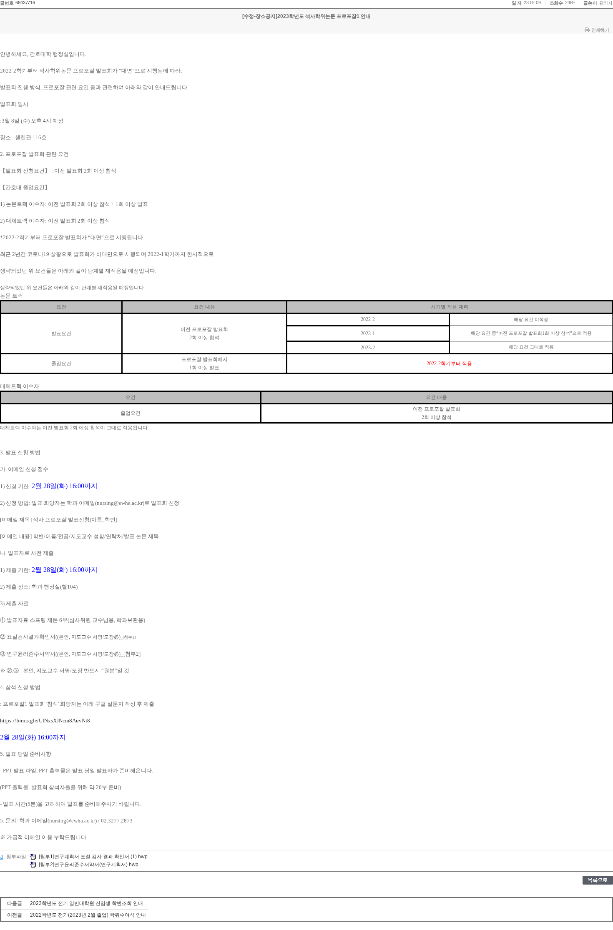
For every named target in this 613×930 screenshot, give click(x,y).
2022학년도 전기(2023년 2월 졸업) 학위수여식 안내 (88, 915)
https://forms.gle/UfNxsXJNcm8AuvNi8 (45, 720)
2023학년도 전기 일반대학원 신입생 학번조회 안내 (86, 903)
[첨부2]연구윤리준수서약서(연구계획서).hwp (88, 864)
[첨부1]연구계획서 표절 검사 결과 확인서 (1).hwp (93, 857)
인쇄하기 (600, 30)
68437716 (25, 2)
